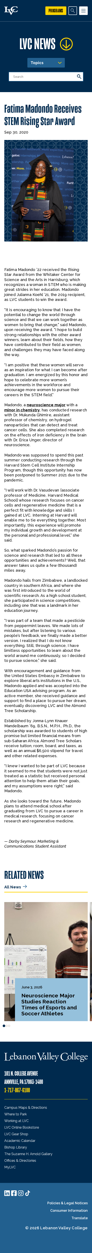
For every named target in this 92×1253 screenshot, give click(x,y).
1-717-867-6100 (17, 1090)
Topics (37, 62)
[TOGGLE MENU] (83, 10)
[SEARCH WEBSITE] (72, 10)
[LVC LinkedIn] (7, 1193)
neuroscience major (46, 405)
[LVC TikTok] (27, 1193)
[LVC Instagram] (21, 1193)
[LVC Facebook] (14, 1193)
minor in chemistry (22, 410)
